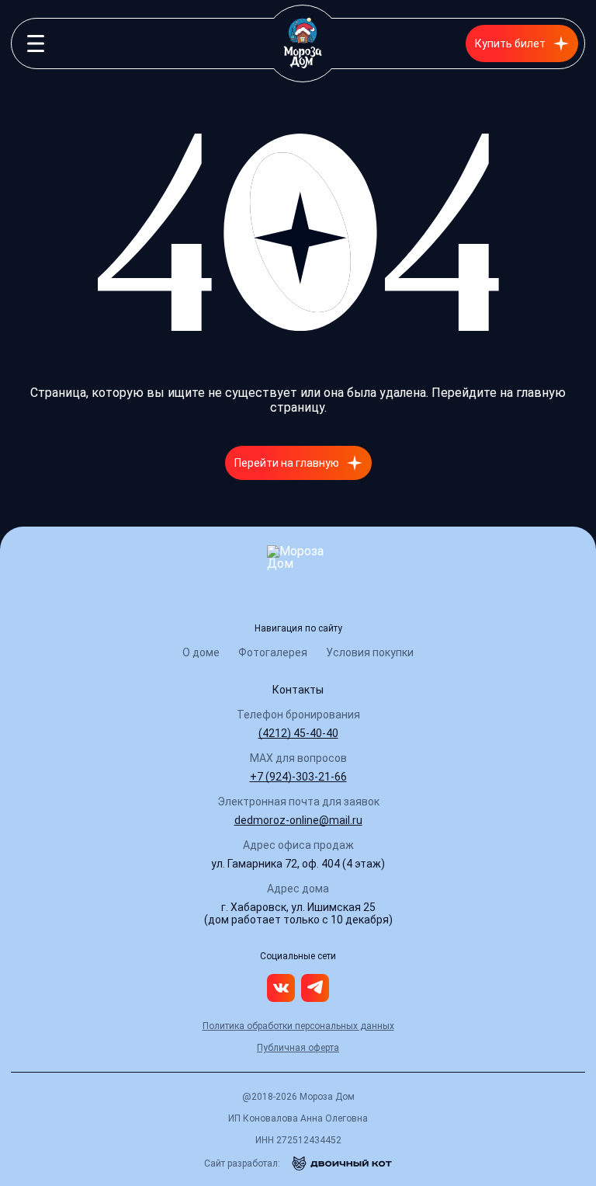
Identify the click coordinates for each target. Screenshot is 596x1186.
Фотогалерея (272, 652)
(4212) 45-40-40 (298, 733)
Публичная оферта (298, 1047)
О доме (201, 652)
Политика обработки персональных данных (298, 1026)
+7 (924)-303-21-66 (298, 776)
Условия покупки (370, 652)
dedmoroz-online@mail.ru (298, 820)
